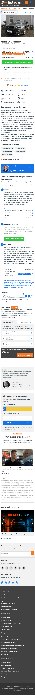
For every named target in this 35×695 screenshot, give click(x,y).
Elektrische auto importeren (10, 651)
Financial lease (7, 322)
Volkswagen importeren (8, 674)
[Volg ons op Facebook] (11, 568)
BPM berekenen (6, 617)
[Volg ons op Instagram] (6, 568)
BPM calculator (6, 620)
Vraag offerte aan (24, 274)
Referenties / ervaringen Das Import (12, 645)
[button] (3, 27)
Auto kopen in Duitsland (8, 604)
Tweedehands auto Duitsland (10, 640)
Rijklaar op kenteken (10, 52)
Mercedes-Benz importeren (10, 671)
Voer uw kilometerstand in (11, 413)
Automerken (5, 654)
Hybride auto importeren (9, 648)
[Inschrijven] (32, 553)
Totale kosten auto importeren (11, 623)
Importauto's (5, 601)
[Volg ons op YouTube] (23, 568)
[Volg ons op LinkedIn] (2, 568)
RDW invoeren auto (7, 606)
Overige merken (6, 677)
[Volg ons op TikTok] (15, 568)
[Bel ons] (26, 2)
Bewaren (28, 12)
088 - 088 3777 (19, 171)
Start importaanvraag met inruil (17, 423)
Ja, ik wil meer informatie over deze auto (18, 62)
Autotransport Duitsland (9, 609)
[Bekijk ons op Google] (19, 568)
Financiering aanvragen (25, 355)
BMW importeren (6, 665)
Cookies (27, 686)
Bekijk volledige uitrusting (11, 159)
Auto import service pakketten (11, 598)
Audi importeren (6, 662)
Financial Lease (8, 57)
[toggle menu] (33, 2)
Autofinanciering (6, 626)
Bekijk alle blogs (6, 538)
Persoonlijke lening (24, 322)
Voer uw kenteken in (9, 404)
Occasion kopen (6, 637)
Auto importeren (6, 595)
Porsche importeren (7, 668)
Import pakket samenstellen (14, 238)
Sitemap (9, 686)
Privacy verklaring (18, 686)
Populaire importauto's (8, 643)
